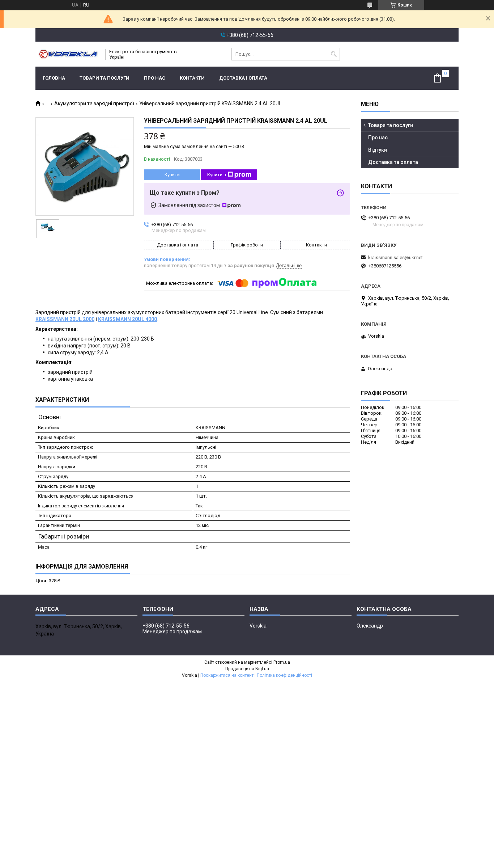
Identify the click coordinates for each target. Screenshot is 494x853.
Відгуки (377, 150)
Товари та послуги (104, 78)
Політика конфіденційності (284, 675)
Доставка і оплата (243, 78)
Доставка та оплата (393, 162)
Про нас (154, 78)
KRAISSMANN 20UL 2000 (64, 319)
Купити (172, 174)
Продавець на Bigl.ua (247, 668)
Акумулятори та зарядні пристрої (94, 103)
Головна (54, 78)
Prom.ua (281, 662)
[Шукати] (333, 54)
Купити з (216, 174)
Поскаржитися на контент (227, 675)
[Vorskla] (68, 54)
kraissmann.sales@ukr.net (395, 257)
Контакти (192, 78)
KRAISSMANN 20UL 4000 (127, 319)
